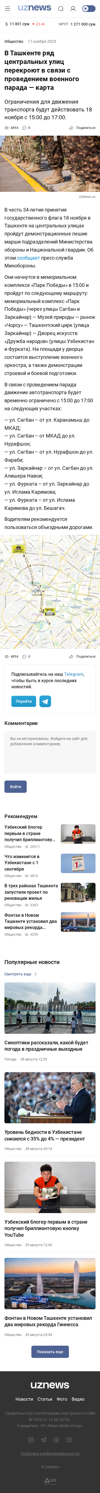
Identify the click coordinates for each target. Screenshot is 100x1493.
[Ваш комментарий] (50, 752)
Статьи (45, 1399)
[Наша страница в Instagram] (31, 1440)
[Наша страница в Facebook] (56, 1440)
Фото (62, 1399)
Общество (13, 41)
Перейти (24, 701)
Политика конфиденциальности (50, 1453)
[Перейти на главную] (34, 8)
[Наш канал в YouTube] (69, 1440)
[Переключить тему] (89, 8)
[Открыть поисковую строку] (61, 8)
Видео (78, 1399)
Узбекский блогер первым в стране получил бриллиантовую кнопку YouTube (46, 1228)
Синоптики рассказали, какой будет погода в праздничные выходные (46, 1046)
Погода (10, 1059)
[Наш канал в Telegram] (43, 1440)
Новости (24, 1399)
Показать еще (50, 1352)
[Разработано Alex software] (50, 1481)
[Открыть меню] (7, 9)
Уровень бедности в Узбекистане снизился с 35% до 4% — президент (44, 1135)
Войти (15, 786)
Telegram (73, 674)
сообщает (28, 258)
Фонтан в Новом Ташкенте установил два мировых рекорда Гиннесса (48, 1321)
